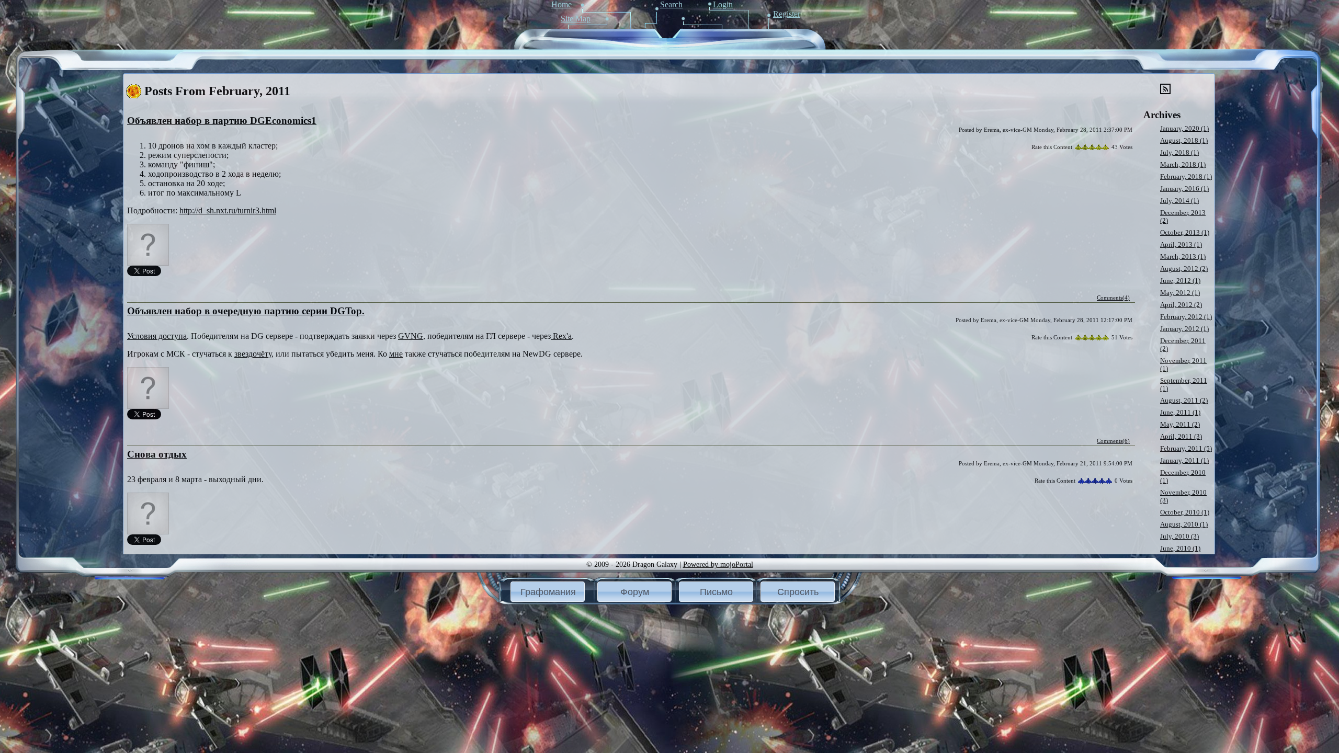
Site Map (576, 18)
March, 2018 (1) (1183, 164)
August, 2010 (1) (1184, 524)
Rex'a (561, 336)
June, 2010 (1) (1180, 548)
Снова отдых (157, 454)
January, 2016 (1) (1184, 188)
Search (671, 4)
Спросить (798, 592)
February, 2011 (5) (1186, 448)
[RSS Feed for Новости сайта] (1165, 92)
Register (786, 13)
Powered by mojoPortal (718, 564)
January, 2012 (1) (1184, 329)
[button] (547, 591)
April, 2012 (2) (1181, 305)
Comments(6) (1113, 441)
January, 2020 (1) (1184, 128)
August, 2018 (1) (1184, 140)
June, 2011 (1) (1180, 412)
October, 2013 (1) (1184, 232)
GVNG (410, 336)
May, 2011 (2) (1180, 424)
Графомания (548, 592)
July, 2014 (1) (1179, 200)
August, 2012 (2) (1184, 268)
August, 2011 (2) (1184, 400)
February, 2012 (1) (1186, 317)
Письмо (716, 592)
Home (561, 4)
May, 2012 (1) (1180, 292)
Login (723, 4)
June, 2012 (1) (1180, 280)
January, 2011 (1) (1184, 460)
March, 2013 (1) (1183, 256)
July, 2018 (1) (1179, 152)
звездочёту (252, 353)
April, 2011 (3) (1181, 436)
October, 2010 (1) (1184, 512)
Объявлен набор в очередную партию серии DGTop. (246, 310)
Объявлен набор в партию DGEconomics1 (221, 120)
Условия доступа (157, 336)
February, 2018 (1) (1186, 176)
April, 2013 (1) (1181, 244)
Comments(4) (1113, 297)
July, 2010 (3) (1179, 536)
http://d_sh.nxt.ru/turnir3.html (227, 210)
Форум (634, 592)
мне (396, 353)
